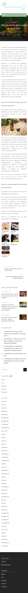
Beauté (3, 380)
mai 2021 (3, 503)
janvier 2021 (4, 510)
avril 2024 (3, 467)
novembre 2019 (5, 542)
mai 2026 (3, 404)
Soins (2, 383)
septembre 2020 (5, 523)
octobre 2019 (4, 546)
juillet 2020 (4, 529)
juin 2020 (3, 533)
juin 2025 (3, 434)
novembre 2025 (5, 421)
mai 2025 (3, 437)
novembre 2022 (5, 487)
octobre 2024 (4, 457)
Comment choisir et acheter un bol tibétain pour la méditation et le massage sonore (15, 333)
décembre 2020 (5, 513)
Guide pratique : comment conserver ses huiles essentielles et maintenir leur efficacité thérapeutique (14, 341)
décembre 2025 (5, 418)
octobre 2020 (4, 519)
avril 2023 (3, 480)
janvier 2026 (4, 414)
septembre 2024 (5, 460)
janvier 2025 (4, 450)
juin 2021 (3, 500)
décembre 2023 (5, 470)
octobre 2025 (4, 424)
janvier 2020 (4, 539)
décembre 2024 (5, 454)
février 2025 (4, 447)
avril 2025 (3, 441)
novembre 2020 (5, 516)
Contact (3, 561)
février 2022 (4, 490)
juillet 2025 (4, 431)
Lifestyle (14, 22)
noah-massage (10, 31)
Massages (3, 386)
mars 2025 (3, 444)
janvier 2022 (4, 493)
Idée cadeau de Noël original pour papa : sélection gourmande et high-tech (9, 319)
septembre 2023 (5, 473)
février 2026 (4, 411)
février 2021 (4, 506)
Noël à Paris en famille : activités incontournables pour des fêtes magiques (9, 295)
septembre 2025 (5, 427)
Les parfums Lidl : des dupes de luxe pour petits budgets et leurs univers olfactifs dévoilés (14, 361)
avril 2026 (3, 408)
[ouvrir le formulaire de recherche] (24, 14)
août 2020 (3, 526)
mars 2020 (3, 536)
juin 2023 (3, 477)
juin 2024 (3, 464)
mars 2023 (3, 483)
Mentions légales (6, 565)
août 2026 (3, 401)
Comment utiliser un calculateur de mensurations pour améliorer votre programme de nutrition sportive (13, 348)
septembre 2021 (5, 496)
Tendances (4, 392)
